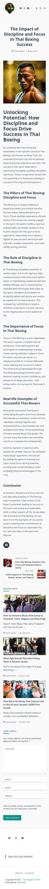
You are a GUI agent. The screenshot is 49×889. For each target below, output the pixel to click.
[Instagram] (24, 8)
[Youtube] (28, 8)
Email (8, 787)
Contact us (29, 873)
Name (8, 779)
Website (8, 796)
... (24, 627)
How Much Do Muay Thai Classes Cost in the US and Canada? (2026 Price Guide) (23, 704)
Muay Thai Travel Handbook (20, 856)
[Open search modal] (41, 8)
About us (19, 873)
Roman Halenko (19, 51)
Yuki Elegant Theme (31, 879)
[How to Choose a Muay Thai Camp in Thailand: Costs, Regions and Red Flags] (24, 603)
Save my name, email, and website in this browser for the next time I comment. (22, 807)
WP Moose (21, 882)
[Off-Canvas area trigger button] (44, 8)
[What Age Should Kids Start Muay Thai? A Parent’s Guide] (24, 646)
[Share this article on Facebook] (6, 545)
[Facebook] (21, 8)
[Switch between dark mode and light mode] (37, 8)
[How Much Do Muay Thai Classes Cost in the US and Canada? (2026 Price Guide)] (24, 689)
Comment (10, 749)
